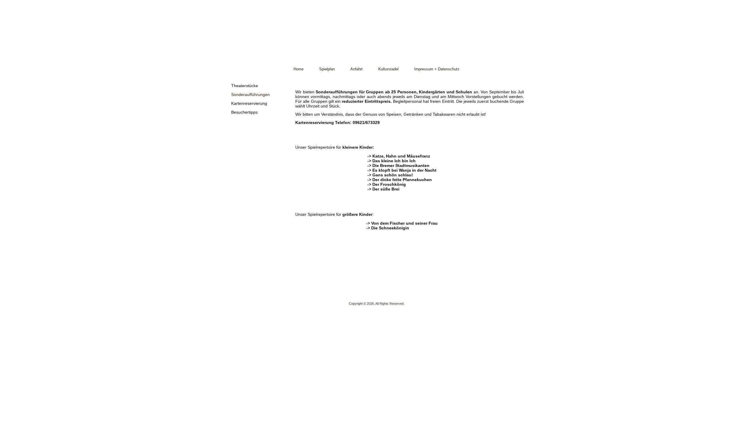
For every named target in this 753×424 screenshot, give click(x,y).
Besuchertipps (244, 112)
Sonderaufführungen (250, 94)
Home (299, 69)
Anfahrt (356, 69)
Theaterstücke (244, 85)
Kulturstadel (388, 69)
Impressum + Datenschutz (436, 69)
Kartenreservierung (249, 103)
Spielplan (327, 69)
